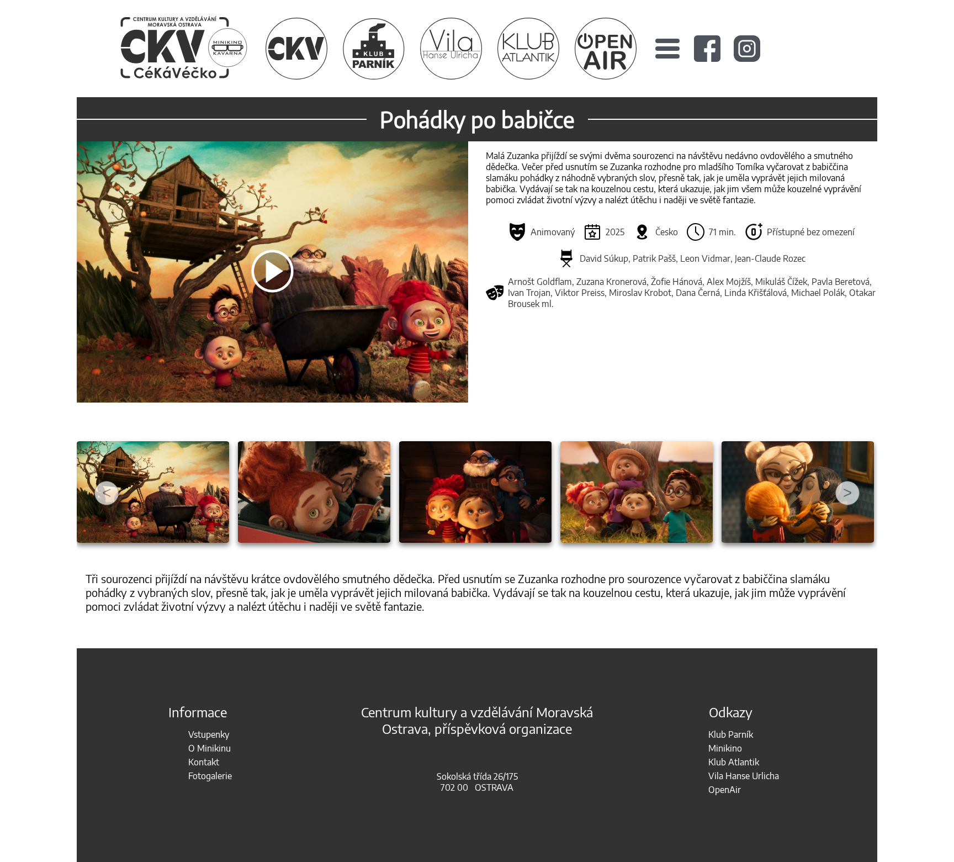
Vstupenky (208, 734)
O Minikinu (209, 748)
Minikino (725, 748)
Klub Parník (730, 734)
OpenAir (724, 789)
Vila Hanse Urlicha (743, 775)
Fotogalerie (210, 775)
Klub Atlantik (733, 762)
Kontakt (203, 762)
